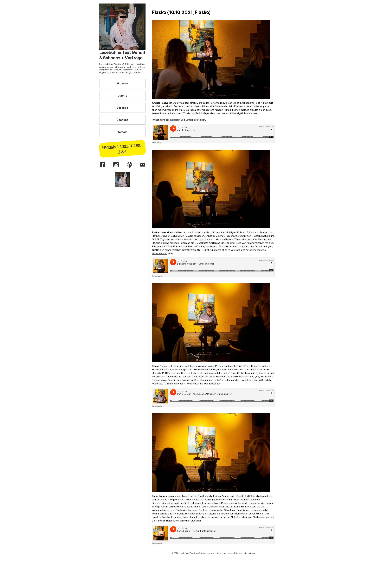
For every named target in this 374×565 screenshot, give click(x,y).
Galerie (122, 95)
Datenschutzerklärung (245, 553)
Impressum (229, 553)
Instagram (175, 119)
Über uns (122, 119)
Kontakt (122, 132)
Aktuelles (122, 83)
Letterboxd (192, 119)
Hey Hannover (263, 376)
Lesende (122, 107)
